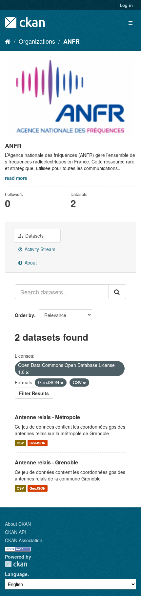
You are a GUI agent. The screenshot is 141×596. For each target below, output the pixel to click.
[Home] (7, 41)
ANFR (71, 41)
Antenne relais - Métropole (47, 417)
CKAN (16, 564)
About (30, 262)
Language (16, 574)
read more (16, 178)
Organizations (37, 41)
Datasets (34, 235)
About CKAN (18, 524)
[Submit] (117, 291)
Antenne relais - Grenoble (46, 462)
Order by (24, 315)
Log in (126, 5)
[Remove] (27, 372)
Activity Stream (39, 249)
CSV (20, 442)
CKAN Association (23, 540)
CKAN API (15, 532)
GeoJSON (38, 442)
